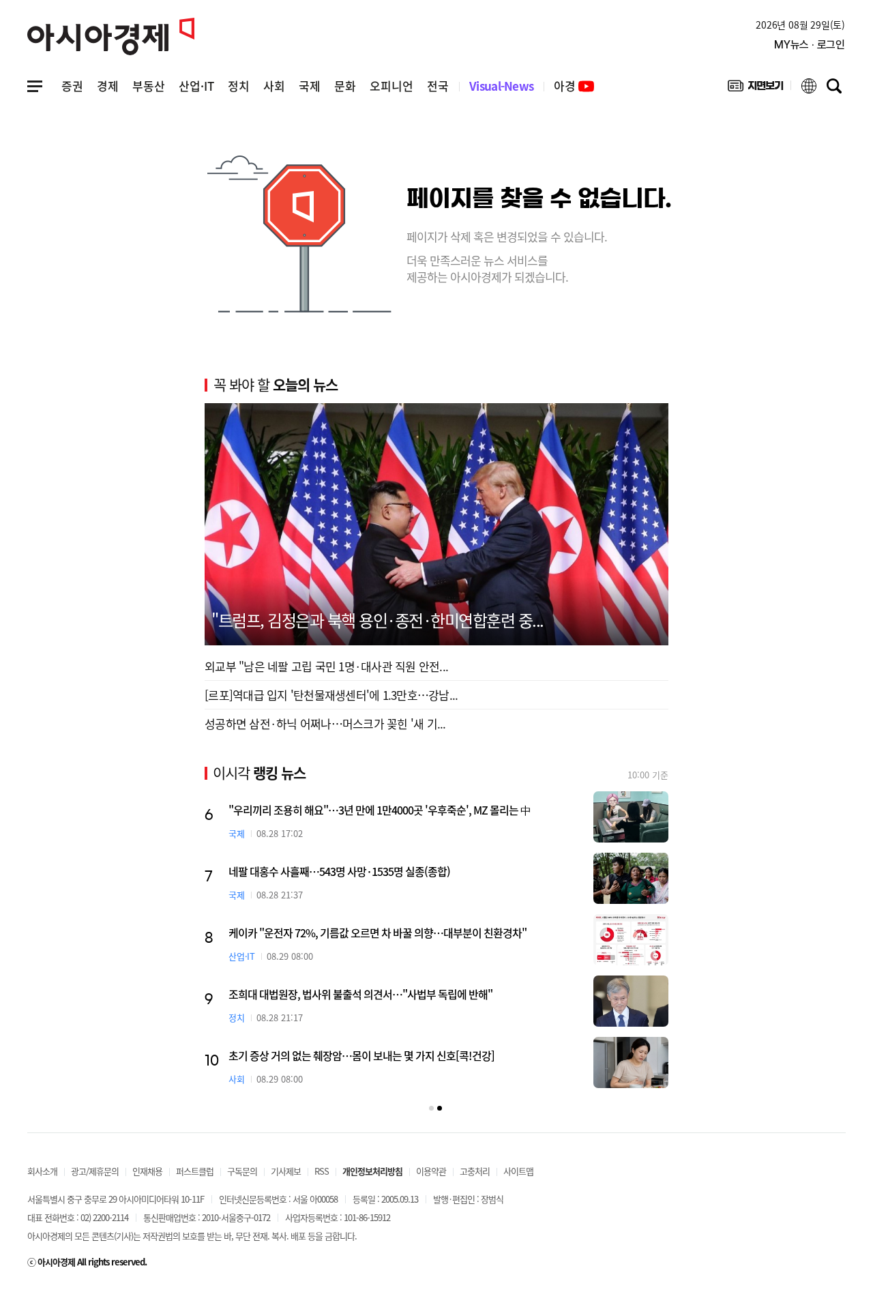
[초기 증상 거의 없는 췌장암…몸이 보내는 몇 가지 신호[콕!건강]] (630, 1062)
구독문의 (242, 1170)
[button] (431, 1108)
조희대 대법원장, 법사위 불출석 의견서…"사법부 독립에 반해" (360, 994)
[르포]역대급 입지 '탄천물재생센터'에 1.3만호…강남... (331, 694)
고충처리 (475, 1170)
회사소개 (42, 1170)
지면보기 (755, 88)
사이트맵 (518, 1170)
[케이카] (630, 939)
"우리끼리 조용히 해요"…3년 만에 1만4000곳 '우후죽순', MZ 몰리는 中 (379, 810)
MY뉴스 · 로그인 (809, 44)
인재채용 (147, 1170)
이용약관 (431, 1170)
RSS (321, 1170)
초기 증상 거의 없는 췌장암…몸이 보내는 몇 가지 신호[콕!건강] (361, 1055)
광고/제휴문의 (95, 1170)
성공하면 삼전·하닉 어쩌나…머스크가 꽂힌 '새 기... (325, 723)
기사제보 (286, 1170)
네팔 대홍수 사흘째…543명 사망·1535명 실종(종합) (339, 871)
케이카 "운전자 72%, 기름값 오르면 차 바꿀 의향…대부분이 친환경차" (377, 932)
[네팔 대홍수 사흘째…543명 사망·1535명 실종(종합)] (630, 878)
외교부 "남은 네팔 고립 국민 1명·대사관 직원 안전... (326, 666)
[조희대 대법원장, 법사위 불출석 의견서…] (630, 1001)
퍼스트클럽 (194, 1170)
